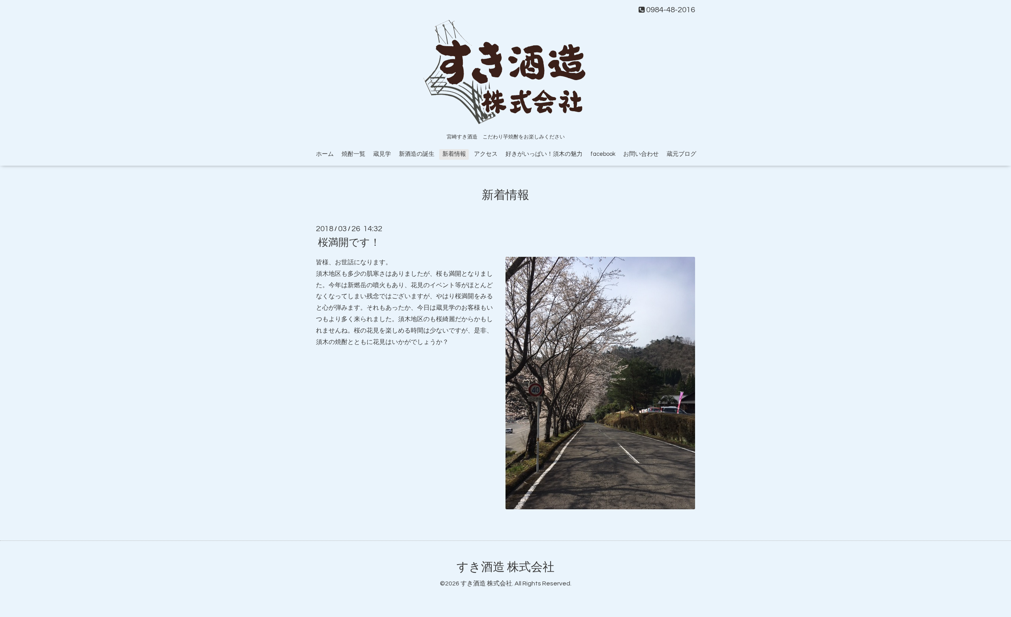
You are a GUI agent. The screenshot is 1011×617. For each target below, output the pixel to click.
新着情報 (454, 154)
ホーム (325, 154)
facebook (602, 154)
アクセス (486, 154)
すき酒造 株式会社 (505, 567)
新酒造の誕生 (416, 154)
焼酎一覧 (353, 154)
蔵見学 (382, 154)
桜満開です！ (349, 242)
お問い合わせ (641, 154)
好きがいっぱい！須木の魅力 (544, 154)
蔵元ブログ (681, 154)
